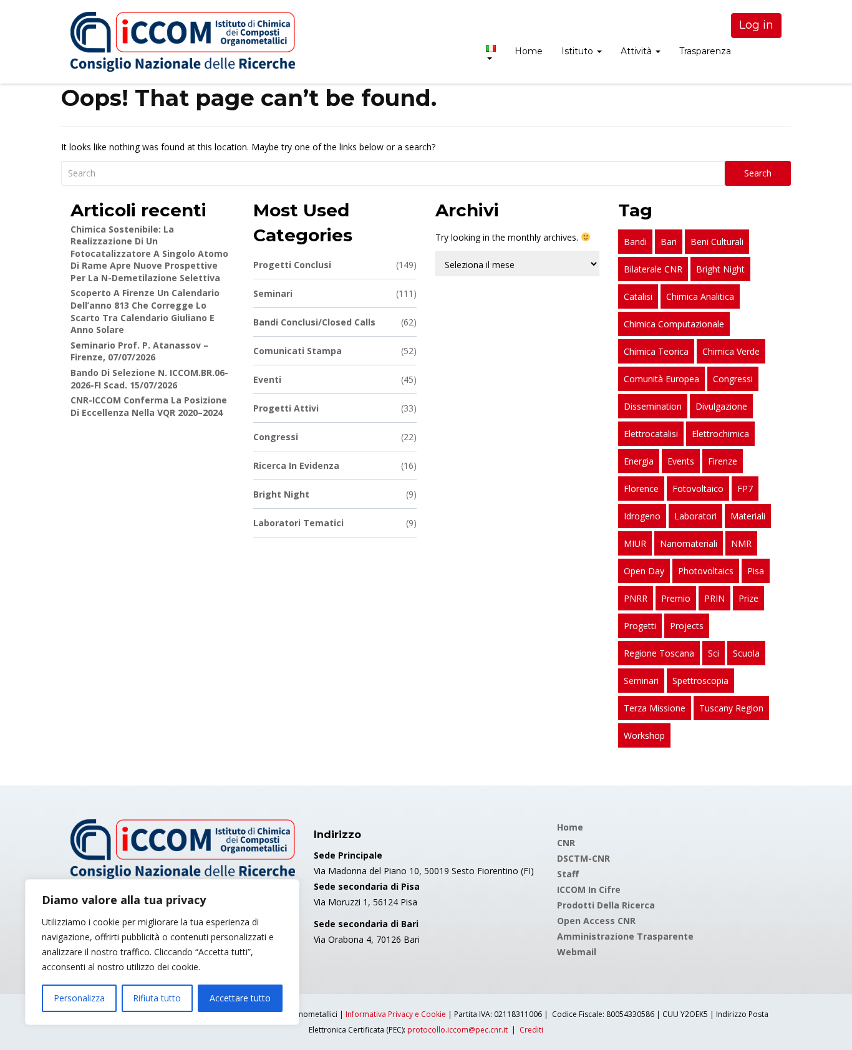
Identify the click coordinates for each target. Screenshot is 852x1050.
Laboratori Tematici (335, 523)
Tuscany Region (731, 708)
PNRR (635, 598)
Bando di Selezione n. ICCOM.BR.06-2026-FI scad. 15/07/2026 (149, 379)
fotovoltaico (698, 488)
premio (675, 598)
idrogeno (642, 516)
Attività (637, 51)
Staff (568, 874)
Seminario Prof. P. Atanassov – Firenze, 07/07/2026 (139, 351)
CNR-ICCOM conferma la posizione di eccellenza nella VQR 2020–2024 (148, 406)
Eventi (335, 379)
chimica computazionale (674, 324)
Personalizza (79, 998)
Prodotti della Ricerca (606, 905)
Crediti (531, 1029)
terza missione (654, 708)
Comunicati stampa (335, 351)
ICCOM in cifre (589, 889)
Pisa (755, 571)
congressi (733, 379)
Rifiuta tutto (157, 998)
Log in (756, 25)
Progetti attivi (335, 408)
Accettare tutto (240, 998)
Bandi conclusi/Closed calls (335, 322)
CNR (566, 843)
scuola (746, 653)
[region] (162, 952)
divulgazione (721, 406)
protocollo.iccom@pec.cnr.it (457, 1029)
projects (687, 626)
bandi (635, 242)
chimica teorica (656, 351)
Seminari (335, 293)
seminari (641, 680)
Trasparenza (705, 51)
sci (713, 653)
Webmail (576, 952)
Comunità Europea (661, 379)
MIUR (635, 543)
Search (758, 173)
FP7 (745, 488)
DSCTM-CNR (583, 858)
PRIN (714, 598)
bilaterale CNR (653, 269)
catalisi (638, 296)
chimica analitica (700, 296)
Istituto (578, 51)
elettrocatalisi (651, 434)
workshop (644, 735)
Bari (669, 242)
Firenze (722, 461)
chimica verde (731, 351)
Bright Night (335, 494)
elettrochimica (720, 434)
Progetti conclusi (335, 265)
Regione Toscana (659, 653)
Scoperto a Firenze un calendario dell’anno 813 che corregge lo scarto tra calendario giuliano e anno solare (145, 311)
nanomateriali (688, 543)
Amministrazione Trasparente (625, 936)
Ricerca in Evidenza (335, 465)
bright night (720, 269)
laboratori (695, 516)
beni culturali (716, 242)
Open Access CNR (596, 921)
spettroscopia (700, 680)
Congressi (335, 437)
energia (639, 461)
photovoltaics (705, 571)
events (680, 461)
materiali (747, 516)
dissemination (653, 406)
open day (644, 571)
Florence (641, 488)
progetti (640, 626)
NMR (741, 543)
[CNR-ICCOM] (182, 42)
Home (529, 51)
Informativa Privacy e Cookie (396, 1014)
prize (748, 598)
